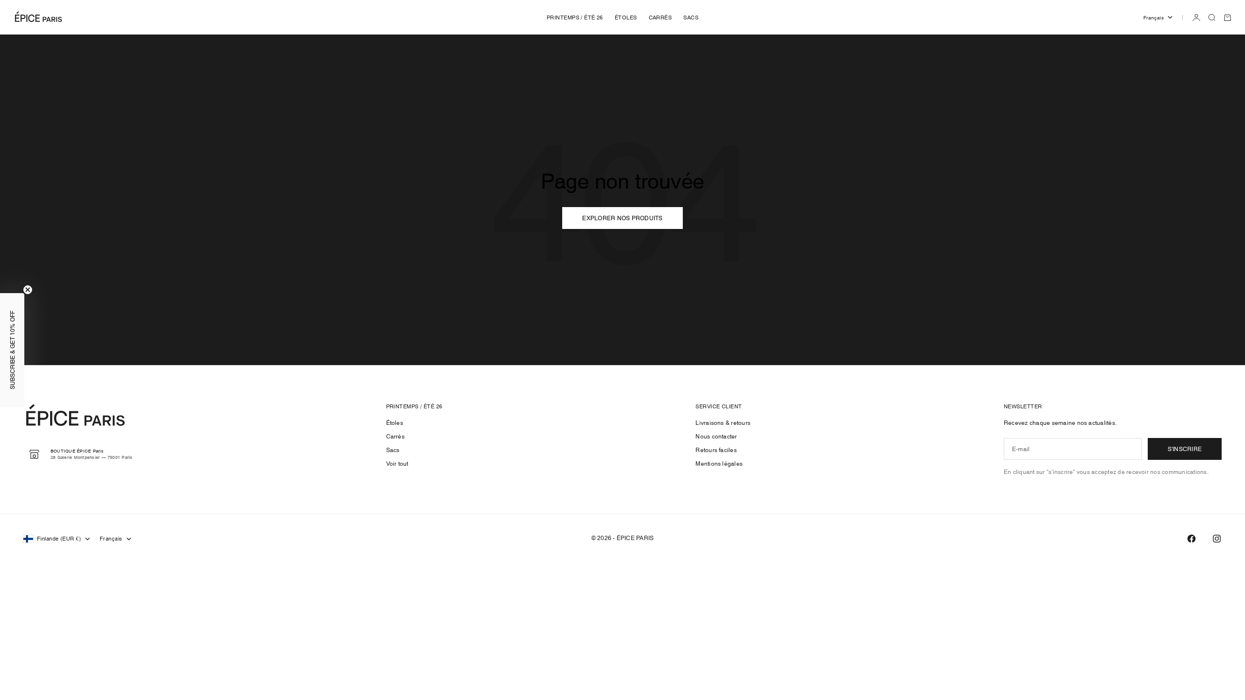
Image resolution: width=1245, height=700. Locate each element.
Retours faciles (716, 450)
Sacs (393, 450)
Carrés (395, 436)
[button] (12, 350)
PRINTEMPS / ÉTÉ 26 (575, 17)
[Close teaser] (27, 289)
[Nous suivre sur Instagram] (1217, 538)
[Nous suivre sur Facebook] (1191, 538)
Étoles (394, 422)
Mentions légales (719, 463)
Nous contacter (716, 436)
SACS (690, 17)
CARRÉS (660, 17)
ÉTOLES (626, 17)
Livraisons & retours (722, 422)
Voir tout (397, 463)
